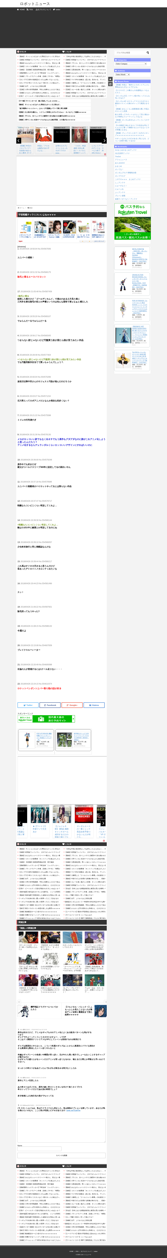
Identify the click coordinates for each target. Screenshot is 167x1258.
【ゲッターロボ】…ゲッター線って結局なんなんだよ (28, 947)
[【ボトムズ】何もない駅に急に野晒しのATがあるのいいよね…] (28, 959)
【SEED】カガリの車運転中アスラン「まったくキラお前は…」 (50, 947)
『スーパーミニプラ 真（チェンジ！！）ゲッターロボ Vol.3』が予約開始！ (72, 970)
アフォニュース (121, 160)
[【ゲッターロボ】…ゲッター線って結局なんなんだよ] (28, 937)
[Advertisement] (83, 31)
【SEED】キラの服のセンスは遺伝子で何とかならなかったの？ (28, 990)
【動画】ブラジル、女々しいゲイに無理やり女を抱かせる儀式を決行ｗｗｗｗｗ (46, 116)
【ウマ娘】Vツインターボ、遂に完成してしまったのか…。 (39, 101)
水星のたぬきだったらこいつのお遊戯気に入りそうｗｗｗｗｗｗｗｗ (50, 990)
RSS (31, 10)
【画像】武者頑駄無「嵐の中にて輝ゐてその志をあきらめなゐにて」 (94, 969)
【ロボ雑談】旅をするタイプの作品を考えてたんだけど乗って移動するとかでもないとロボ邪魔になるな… (132, 127)
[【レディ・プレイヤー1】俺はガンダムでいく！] (72, 980)
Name (19, 1146)
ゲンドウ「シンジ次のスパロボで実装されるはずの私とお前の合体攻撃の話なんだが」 (94, 948)
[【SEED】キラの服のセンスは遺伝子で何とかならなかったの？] (28, 980)
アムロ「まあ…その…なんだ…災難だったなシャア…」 (94, 990)
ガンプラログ (120, 176)
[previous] (18, 141)
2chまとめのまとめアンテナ (126, 150)
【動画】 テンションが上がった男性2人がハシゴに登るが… (39, 104)
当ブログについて (44, 10)
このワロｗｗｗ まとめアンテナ (128, 179)
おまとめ (118, 166)
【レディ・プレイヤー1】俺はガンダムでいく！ (71, 990)
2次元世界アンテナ (122, 153)
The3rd (118, 156)
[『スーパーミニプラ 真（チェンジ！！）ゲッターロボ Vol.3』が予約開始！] (72, 959)
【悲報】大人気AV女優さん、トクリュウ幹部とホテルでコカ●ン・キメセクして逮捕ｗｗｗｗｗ (52, 112)
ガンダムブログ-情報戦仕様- (126, 173)
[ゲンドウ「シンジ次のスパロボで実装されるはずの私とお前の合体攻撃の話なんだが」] (95, 937)
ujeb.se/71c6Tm (73, 1110)
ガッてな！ (119, 169)
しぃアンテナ (120, 183)
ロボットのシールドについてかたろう (72, 946)
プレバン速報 (120, 196)
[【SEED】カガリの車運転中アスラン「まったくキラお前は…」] (50, 937)
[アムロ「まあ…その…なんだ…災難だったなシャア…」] (95, 980)
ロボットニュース (35, 4)
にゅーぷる (119, 189)
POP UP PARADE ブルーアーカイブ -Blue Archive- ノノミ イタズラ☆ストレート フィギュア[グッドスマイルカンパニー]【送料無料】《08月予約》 (139, 307)
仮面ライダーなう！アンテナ (126, 199)
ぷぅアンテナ (120, 192)
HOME (22, 10)
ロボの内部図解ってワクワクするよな (50, 967)
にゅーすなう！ (121, 186)
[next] (104, 141)
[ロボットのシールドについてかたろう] (72, 937)
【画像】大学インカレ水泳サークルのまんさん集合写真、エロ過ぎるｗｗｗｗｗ (46, 120)
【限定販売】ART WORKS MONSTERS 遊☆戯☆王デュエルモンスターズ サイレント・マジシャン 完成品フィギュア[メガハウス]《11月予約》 (139, 333)
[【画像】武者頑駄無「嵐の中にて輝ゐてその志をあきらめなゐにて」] (95, 959)
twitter (58, 10)
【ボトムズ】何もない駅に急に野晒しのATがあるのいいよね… (28, 969)
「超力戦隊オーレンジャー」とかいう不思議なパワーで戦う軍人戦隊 (42, 108)
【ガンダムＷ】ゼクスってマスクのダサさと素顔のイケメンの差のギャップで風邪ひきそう (132, 103)
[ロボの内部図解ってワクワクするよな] (50, 959)
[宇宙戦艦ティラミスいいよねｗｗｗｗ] (94, 705)
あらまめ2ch (120, 163)
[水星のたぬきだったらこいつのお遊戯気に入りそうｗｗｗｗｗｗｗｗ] (50, 980)
